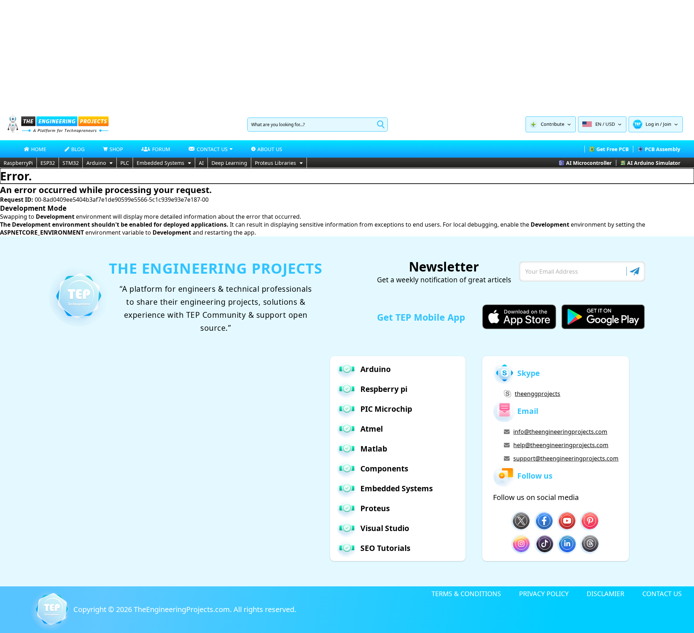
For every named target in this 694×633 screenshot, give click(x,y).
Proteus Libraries (275, 162)
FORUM (161, 149)
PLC (124, 162)
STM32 (71, 162)
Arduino (96, 162)
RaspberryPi (18, 162)
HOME (38, 149)
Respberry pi (383, 389)
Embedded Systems (160, 162)
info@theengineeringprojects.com (560, 432)
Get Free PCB (612, 149)
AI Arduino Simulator (653, 162)
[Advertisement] (347, 54)
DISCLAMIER (605, 593)
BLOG (78, 149)
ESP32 (47, 162)
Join (667, 124)
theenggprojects (537, 394)
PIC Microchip (386, 409)
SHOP (116, 149)
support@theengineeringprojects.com (565, 458)
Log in (652, 124)
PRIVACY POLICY (544, 593)
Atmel (371, 429)
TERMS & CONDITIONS (466, 593)
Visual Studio (384, 528)
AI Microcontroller (589, 162)
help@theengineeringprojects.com (560, 445)
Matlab (373, 449)
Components (384, 468)
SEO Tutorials (385, 548)
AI (201, 162)
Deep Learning (229, 162)
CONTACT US (662, 593)
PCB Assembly (662, 149)
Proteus (375, 508)
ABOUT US (269, 149)
